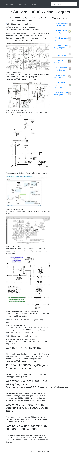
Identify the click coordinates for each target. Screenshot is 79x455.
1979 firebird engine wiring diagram (61, 46)
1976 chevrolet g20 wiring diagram (61, 24)
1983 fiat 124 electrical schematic (61, 54)
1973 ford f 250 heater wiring (59, 76)
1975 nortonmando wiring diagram (61, 69)
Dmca (6, 4)
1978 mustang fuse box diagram (61, 93)
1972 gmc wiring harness (60, 61)
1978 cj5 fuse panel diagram (61, 39)
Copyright (32, 4)
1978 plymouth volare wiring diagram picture (59, 85)
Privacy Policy (22, 4)
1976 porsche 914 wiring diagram (60, 32)
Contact (13, 4)
